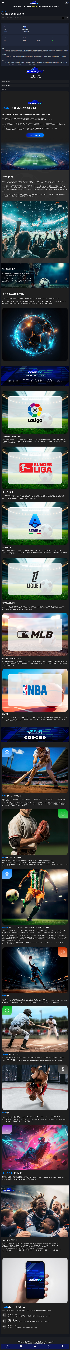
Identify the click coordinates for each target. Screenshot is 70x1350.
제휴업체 (34, 7)
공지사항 (51, 7)
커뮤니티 (56, 7)
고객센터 (48, 1347)
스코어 (21, 1347)
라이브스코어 (21, 7)
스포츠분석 (28, 7)
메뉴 (2, 2)
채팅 (62, 1347)
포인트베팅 (45, 7)
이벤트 (39, 7)
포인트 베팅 (7, 1347)
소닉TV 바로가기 (35, 135)
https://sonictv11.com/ (35, 77)
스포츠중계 (14, 7)
